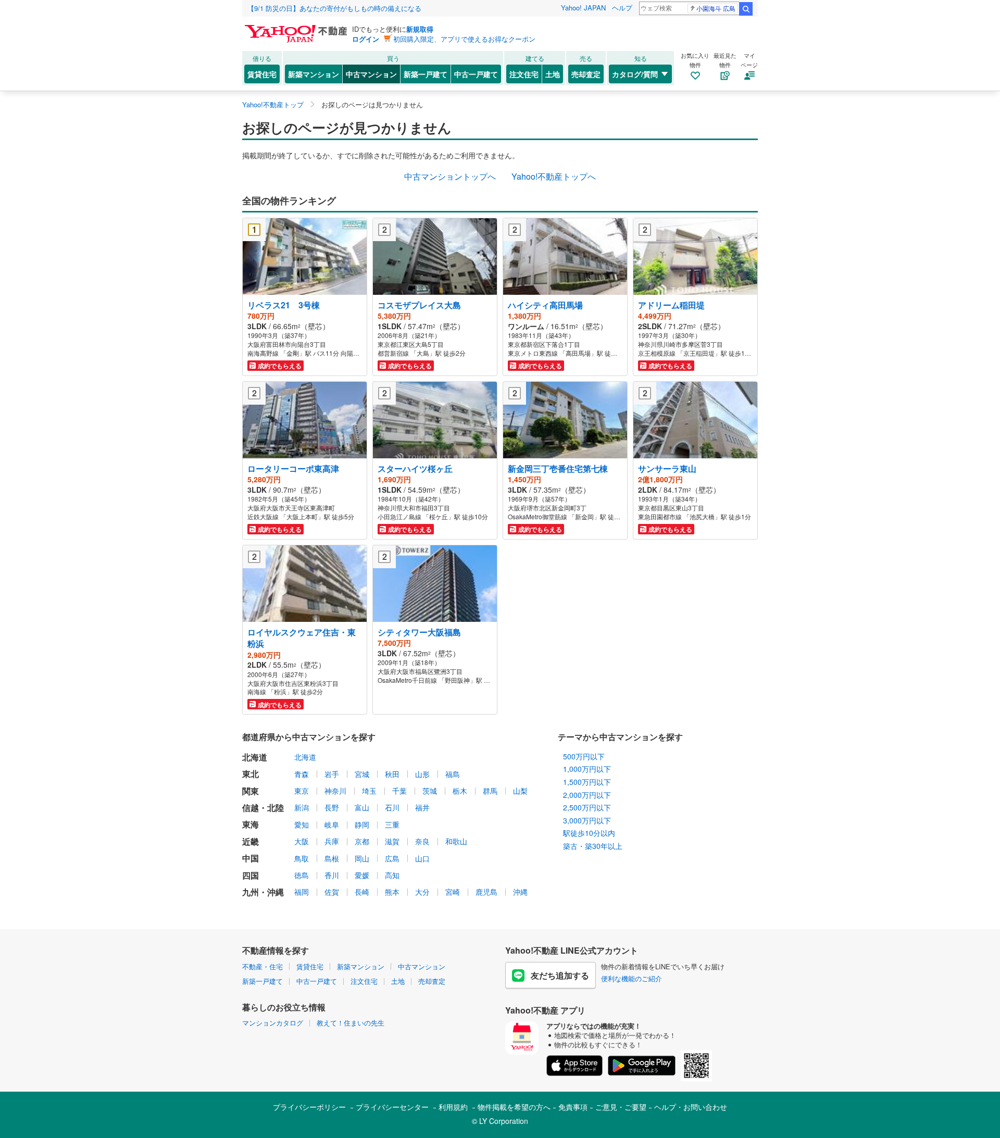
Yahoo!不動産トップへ (553, 176)
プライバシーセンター (392, 1107)
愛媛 (362, 875)
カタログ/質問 (635, 74)
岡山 (362, 858)
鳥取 (301, 858)
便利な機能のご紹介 (631, 978)
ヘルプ (622, 7)
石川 (392, 807)
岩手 (331, 774)
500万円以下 (584, 756)
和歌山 (456, 841)
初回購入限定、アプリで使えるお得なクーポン (464, 39)
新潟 (301, 807)
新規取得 (419, 29)
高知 (392, 875)
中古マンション (371, 74)
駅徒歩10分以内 (589, 833)
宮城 (362, 774)
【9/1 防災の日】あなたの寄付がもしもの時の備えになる (334, 8)
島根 (331, 858)
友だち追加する (560, 975)
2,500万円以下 (587, 807)
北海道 (305, 757)
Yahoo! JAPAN (583, 7)
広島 (392, 858)
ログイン (365, 39)
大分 (422, 891)
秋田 (392, 774)
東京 (301, 790)
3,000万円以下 (587, 820)
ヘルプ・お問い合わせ (690, 1107)
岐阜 (331, 824)
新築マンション (313, 74)
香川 (331, 875)
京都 (362, 841)
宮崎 (452, 891)
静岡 (362, 824)
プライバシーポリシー (309, 1107)
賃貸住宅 (262, 74)
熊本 (392, 891)
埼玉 (369, 790)
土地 (552, 74)
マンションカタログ (272, 1023)
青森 (301, 774)
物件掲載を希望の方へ (514, 1107)
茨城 (429, 790)
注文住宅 (524, 74)
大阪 (301, 841)
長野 (331, 807)
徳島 (301, 875)
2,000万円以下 (587, 795)
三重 (392, 824)
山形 (422, 774)
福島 (452, 774)
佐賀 (331, 891)
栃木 (460, 790)
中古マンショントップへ (450, 176)
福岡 (301, 891)
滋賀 (392, 841)
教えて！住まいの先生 (350, 1023)
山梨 (520, 790)
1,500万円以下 (587, 782)
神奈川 (335, 790)
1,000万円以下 (587, 769)
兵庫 (331, 841)
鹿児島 (486, 891)
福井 (422, 807)
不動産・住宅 (262, 966)
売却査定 (586, 74)
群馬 (490, 790)
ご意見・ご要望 (620, 1107)
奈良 (422, 841)
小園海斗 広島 (715, 8)
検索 (746, 9)
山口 (422, 858)
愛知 (301, 824)
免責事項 (573, 1107)
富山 (362, 807)
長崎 (362, 891)
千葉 (399, 790)
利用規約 (453, 1107)
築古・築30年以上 (592, 846)
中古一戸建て (476, 74)
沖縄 (520, 891)
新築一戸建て (425, 74)
